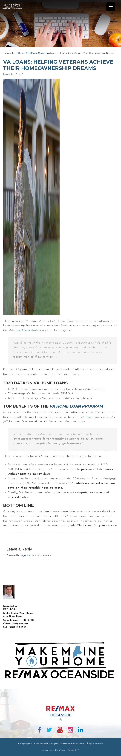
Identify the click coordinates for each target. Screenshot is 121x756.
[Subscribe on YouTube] (60, 730)
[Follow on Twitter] (49, 730)
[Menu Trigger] (110, 6)
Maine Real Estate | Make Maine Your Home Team (13, 24)
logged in (26, 555)
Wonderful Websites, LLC (69, 750)
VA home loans (91, 417)
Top (113, 748)
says (81, 421)
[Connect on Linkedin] (80, 730)
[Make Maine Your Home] (60, 700)
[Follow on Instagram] (70, 730)
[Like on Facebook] (39, 730)
